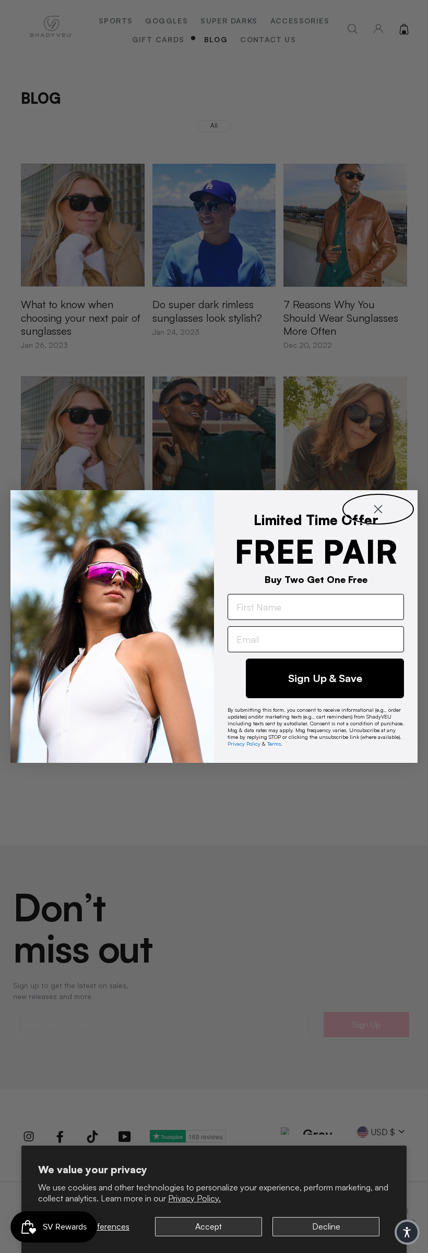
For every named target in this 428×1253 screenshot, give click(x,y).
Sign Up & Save (325, 678)
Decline (326, 1226)
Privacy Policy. (194, 1198)
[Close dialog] (378, 509)
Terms (274, 743)
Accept (208, 1226)
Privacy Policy (244, 743)
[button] (407, 1232)
